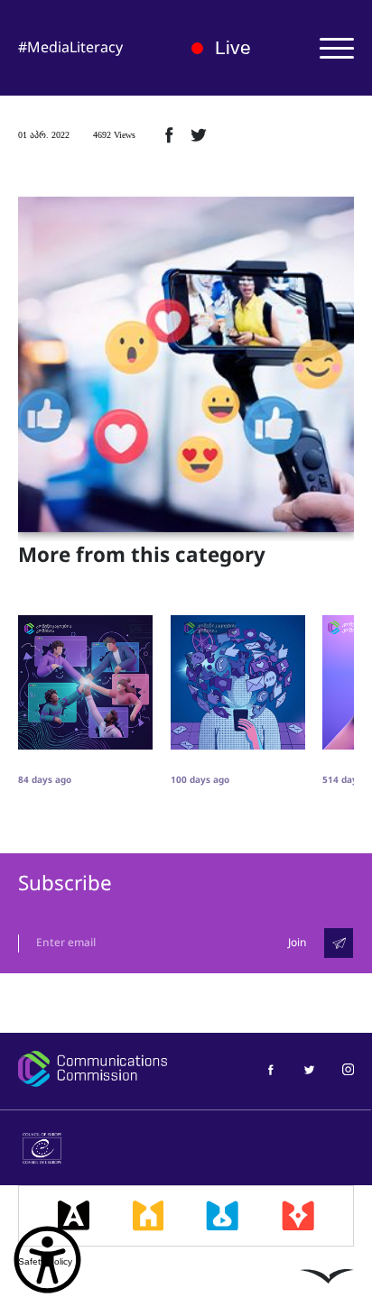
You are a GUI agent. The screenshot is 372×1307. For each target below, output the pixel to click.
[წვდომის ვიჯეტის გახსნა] (47, 1259)
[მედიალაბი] (222, 1216)
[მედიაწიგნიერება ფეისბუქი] (270, 1068)
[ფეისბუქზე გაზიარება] (169, 134)
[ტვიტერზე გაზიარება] (199, 134)
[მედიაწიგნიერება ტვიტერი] (309, 1068)
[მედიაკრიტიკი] (298, 1216)
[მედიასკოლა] (148, 1216)
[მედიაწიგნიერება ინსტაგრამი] (348, 1068)
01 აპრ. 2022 (44, 135)
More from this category (141, 555)
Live (233, 47)
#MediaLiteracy (70, 47)
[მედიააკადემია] (73, 1216)
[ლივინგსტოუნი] (327, 1276)
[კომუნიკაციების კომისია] (92, 1069)
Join (297, 942)
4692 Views (114, 135)
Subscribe (65, 883)
